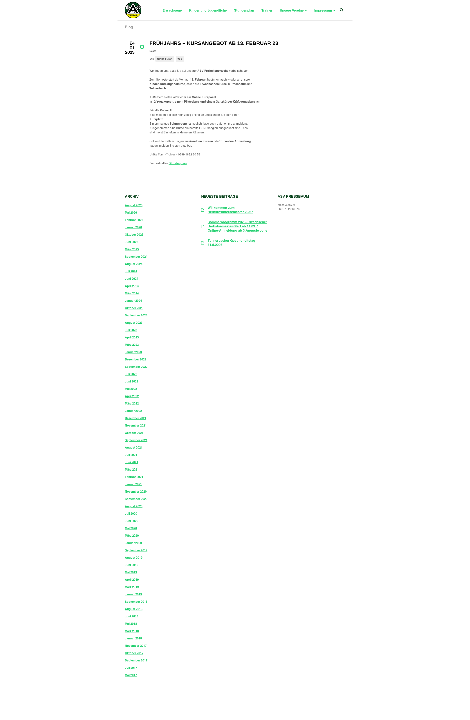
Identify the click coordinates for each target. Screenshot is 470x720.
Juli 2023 (131, 330)
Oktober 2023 (134, 308)
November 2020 (136, 491)
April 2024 (132, 285)
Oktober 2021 (134, 432)
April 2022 (132, 396)
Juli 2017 (131, 667)
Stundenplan (244, 10)
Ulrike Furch (164, 59)
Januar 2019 (133, 594)
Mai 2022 (131, 388)
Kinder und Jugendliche (208, 10)
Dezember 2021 (135, 418)
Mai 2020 (131, 528)
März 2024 (132, 293)
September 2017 (136, 660)
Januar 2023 (133, 352)
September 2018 (136, 601)
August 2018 (133, 608)
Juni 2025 (131, 241)
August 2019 (133, 557)
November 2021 (136, 425)
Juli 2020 (131, 513)
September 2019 (136, 550)
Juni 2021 (131, 462)
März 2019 (132, 586)
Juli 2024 (131, 271)
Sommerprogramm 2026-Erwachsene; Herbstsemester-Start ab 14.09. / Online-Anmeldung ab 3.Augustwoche (237, 226)
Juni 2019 (131, 564)
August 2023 (133, 322)
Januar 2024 (133, 300)
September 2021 (136, 440)
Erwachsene (172, 10)
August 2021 (133, 447)
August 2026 (133, 205)
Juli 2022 (131, 374)
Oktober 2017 (134, 653)
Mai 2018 (131, 623)
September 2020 (136, 498)
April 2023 (132, 337)
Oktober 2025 (134, 234)
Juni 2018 (131, 616)
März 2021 (132, 469)
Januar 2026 (133, 227)
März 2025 (132, 249)
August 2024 (133, 263)
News (152, 51)
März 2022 (132, 403)
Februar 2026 (134, 219)
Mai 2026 (131, 212)
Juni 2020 (131, 520)
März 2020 (132, 535)
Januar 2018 (133, 638)
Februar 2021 (134, 476)
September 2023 (136, 315)
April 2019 (132, 579)
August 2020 (133, 506)
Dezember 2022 (135, 359)
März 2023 (132, 344)
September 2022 (136, 366)
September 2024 (136, 256)
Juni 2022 (131, 381)
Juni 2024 (131, 278)
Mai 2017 (131, 675)
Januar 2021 (133, 484)
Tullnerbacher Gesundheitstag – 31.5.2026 (233, 242)
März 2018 (132, 631)
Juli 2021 (131, 454)
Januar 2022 (133, 410)
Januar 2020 (133, 542)
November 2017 (136, 645)
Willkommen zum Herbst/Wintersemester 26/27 (230, 210)
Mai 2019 (131, 572)
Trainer (266, 10)
